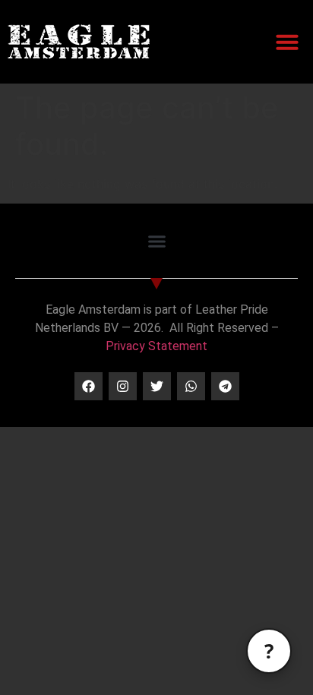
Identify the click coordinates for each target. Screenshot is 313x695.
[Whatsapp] (191, 386)
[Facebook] (88, 386)
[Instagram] (123, 386)
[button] (287, 42)
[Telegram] (225, 386)
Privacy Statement (156, 346)
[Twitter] (157, 386)
